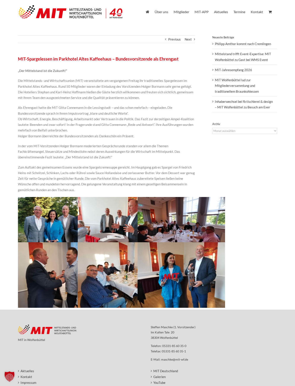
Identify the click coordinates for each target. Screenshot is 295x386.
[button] (9, 376)
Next (188, 39)
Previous (174, 39)
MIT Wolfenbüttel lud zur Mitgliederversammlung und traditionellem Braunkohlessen (237, 85)
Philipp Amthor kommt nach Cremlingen (243, 44)
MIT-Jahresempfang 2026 (233, 70)
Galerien (159, 377)
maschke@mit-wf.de (174, 359)
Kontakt (26, 377)
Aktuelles (27, 371)
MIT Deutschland (165, 371)
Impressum (28, 382)
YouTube (159, 382)
